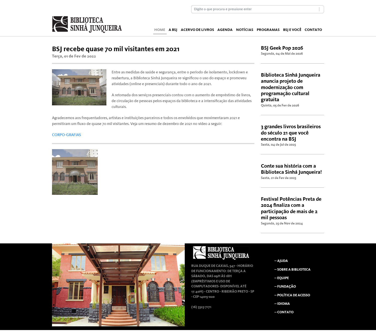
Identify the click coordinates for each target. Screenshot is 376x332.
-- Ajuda (281, 261)
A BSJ (173, 30)
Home (159, 30)
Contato (313, 30)
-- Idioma (282, 303)
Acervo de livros (197, 30)
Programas (268, 30)
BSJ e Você (292, 30)
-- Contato (284, 312)
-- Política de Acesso (292, 295)
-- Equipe (281, 278)
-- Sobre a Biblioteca (292, 269)
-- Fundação (285, 286)
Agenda (225, 30)
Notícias (244, 30)
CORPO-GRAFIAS (66, 135)
